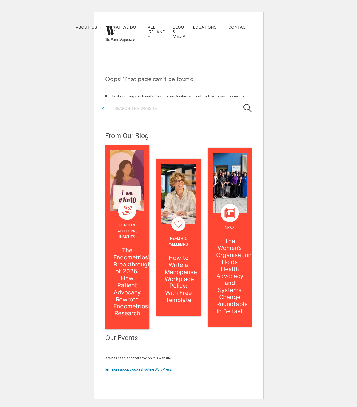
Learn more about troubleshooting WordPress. (137, 369)
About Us (86, 27)
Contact (238, 27)
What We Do (122, 27)
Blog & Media (179, 32)
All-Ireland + (156, 32)
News (230, 227)
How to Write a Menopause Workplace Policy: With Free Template (181, 278)
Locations (205, 27)
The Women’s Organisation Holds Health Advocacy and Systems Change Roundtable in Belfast (234, 276)
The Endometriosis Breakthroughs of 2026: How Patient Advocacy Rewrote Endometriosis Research (133, 282)
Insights (127, 237)
